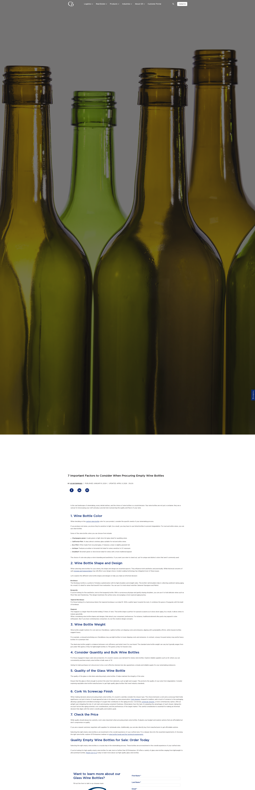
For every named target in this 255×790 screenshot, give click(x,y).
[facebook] (71, 490)
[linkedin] (79, 490)
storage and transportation (83, 571)
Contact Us (182, 4)
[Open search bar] (173, 4)
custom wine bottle (92, 521)
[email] (87, 490)
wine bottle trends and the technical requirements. (126, 734)
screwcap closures (148, 702)
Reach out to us (91, 753)
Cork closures (135, 699)
